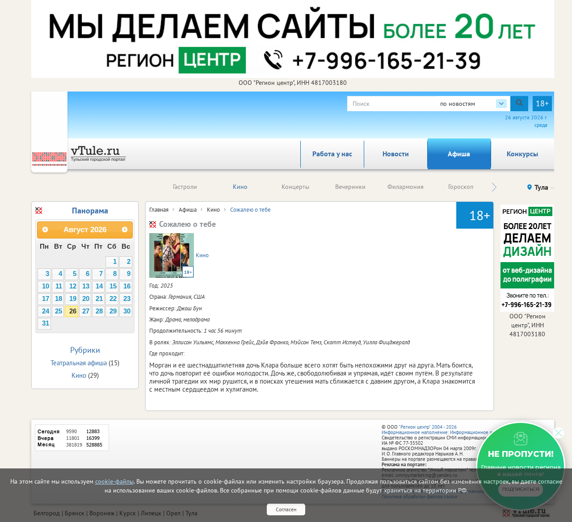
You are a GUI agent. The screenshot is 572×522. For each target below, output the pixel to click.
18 (58, 298)
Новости (396, 153)
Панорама (90, 210)
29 (113, 311)
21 (99, 298)
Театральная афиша (78, 363)
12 (72, 286)
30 (126, 311)
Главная (158, 209)
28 (99, 311)
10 (45, 286)
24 (45, 311)
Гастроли (185, 187)
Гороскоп (460, 187)
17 (45, 298)
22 (113, 298)
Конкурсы (522, 153)
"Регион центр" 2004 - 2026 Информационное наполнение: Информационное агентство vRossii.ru (456, 429)
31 (45, 323)
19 (72, 298)
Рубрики (85, 350)
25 (58, 311)
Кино (240, 187)
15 (113, 286)
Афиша (459, 153)
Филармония (405, 187)
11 (58, 286)
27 (85, 311)
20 (85, 298)
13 (85, 286)
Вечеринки (350, 187)
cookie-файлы (114, 481)
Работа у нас (332, 153)
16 (126, 286)
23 (126, 298)
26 (72, 311)
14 (99, 286)
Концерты (295, 187)
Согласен (286, 509)
